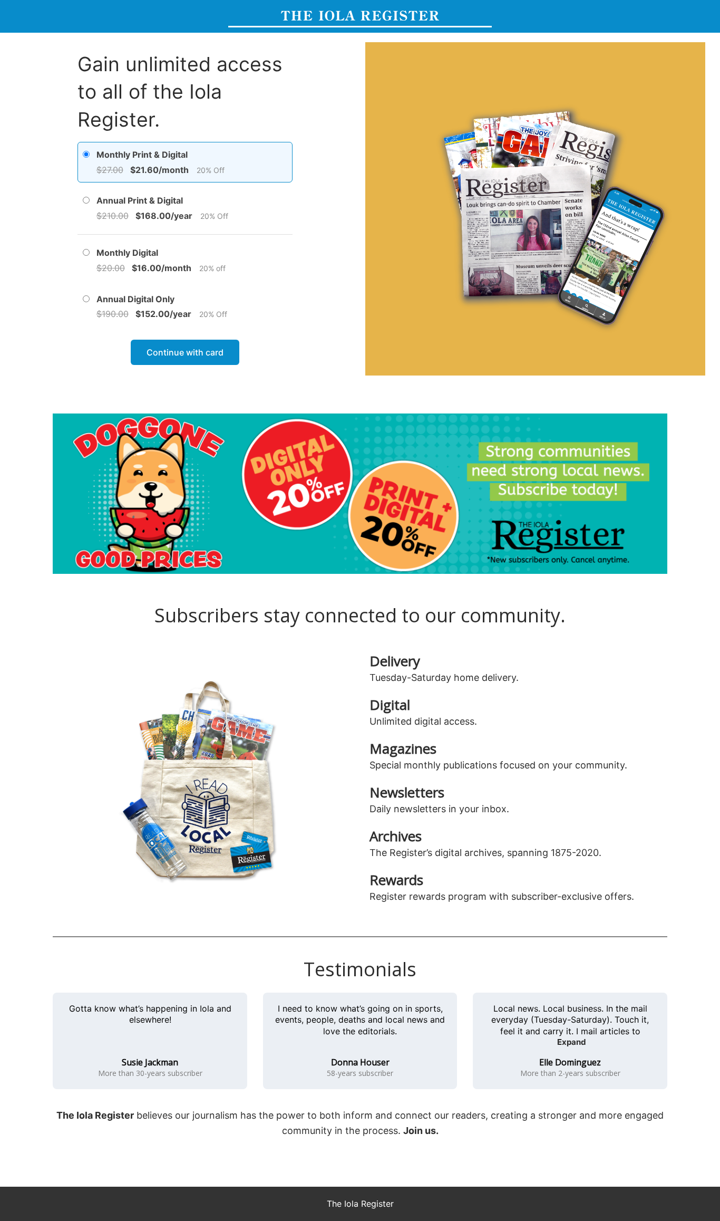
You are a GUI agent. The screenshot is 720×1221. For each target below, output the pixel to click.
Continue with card (185, 352)
